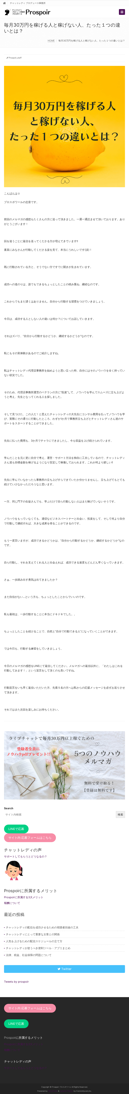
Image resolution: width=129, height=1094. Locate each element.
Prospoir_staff (15, 57)
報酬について (12, 903)
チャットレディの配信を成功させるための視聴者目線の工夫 (42, 927)
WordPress (52, 1091)
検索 (120, 814)
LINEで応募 (16, 829)
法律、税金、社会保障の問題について (29, 955)
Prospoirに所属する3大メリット (23, 897)
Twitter (66, 969)
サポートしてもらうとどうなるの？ (25, 856)
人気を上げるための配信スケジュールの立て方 (34, 941)
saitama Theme (66, 1091)
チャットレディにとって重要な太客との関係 (33, 934)
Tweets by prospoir (16, 981)
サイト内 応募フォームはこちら (30, 837)
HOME (51, 40)
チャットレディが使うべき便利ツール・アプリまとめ (38, 948)
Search (8, 808)
